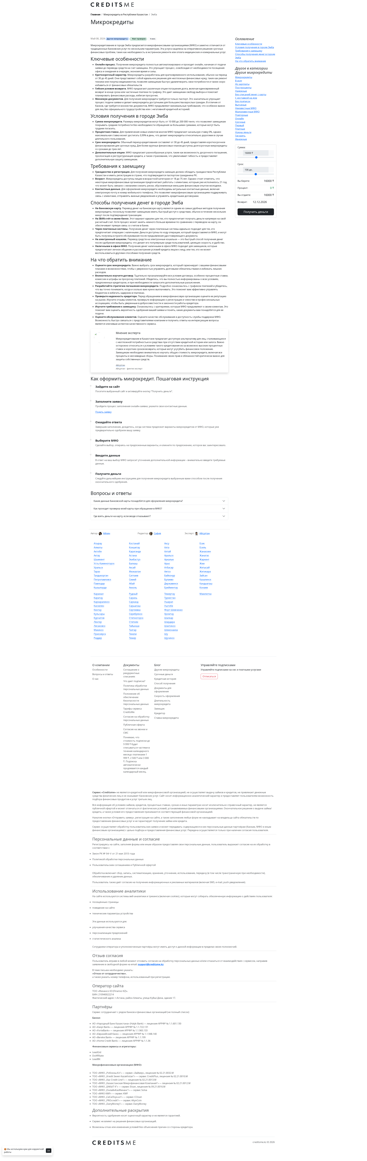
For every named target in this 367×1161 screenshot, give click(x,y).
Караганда (135, 551)
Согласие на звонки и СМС (135, 731)
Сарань (133, 597)
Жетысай (205, 567)
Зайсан (203, 575)
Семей (132, 579)
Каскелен (99, 605)
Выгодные (240, 104)
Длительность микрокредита (162, 702)
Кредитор (159, 713)
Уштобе (168, 605)
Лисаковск (99, 626)
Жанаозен (205, 551)
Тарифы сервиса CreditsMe (132, 710)
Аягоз (167, 571)
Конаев (204, 587)
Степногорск (136, 617)
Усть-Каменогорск (104, 563)
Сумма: (241, 147)
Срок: (241, 164)
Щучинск (169, 638)
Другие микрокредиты (166, 669)
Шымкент (99, 559)
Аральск (168, 555)
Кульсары (99, 613)
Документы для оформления (162, 689)
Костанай (134, 543)
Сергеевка (134, 609)
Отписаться (209, 676)
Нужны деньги (243, 132)
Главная (95, 14)
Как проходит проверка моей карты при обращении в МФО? (128, 508)
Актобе (98, 551)
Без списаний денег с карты (250, 94)
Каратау (98, 597)
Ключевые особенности (248, 43)
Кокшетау (134, 547)
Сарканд (133, 601)
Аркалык (169, 559)
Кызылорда (100, 587)
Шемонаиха (171, 630)
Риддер (98, 638)
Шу (166, 634)
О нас (95, 678)
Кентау (97, 609)
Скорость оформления (167, 696)
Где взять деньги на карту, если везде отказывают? (122, 516)
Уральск (98, 567)
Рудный (133, 593)
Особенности (100, 669)
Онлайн (239, 118)
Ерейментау (171, 587)
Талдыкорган (101, 575)
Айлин (106, 533)
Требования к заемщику (248, 50)
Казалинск (205, 579)
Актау (97, 555)
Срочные (240, 122)
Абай (132, 583)
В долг (238, 80)
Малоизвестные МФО (247, 111)
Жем (202, 563)
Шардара (169, 622)
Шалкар (168, 617)
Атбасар (168, 567)
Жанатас (204, 555)
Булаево (168, 579)
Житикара (205, 571)
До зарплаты (242, 84)
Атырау (98, 543)
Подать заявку (103, 412)
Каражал (99, 593)
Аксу (166, 543)
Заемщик (159, 708)
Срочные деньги (163, 674)
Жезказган (135, 571)
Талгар (132, 630)
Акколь (133, 587)
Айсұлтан (204, 533)
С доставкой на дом (246, 97)
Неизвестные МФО (245, 108)
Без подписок (242, 101)
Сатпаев (133, 575)
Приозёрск (100, 634)
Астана (133, 555)
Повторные (241, 115)
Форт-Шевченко (173, 609)
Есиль (203, 547)
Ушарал (168, 601)
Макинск (99, 630)
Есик (202, 543)
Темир (132, 638)
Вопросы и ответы (102, 674)
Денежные (241, 139)
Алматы (98, 547)
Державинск (171, 583)
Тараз (97, 571)
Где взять (240, 135)
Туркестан (169, 597)
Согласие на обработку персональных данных (136, 718)
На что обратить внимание (250, 61)
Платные (240, 128)
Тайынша (134, 626)
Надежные (241, 91)
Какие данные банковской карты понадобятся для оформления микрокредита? (138, 501)
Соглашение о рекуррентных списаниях (131, 673)
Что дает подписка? (134, 681)
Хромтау (169, 613)
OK (48, 1150)
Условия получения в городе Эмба (254, 47)
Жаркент (204, 559)
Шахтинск (169, 626)
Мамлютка (205, 593)
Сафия (157, 533)
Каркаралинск (102, 601)
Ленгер (98, 622)
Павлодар (99, 583)
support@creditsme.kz (151, 964)
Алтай (167, 551)
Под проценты (243, 87)
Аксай (132, 567)
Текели (133, 634)
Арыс (167, 563)
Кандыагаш (206, 583)
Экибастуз (134, 559)
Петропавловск (102, 579)
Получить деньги (256, 212)
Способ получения (164, 683)
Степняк (133, 622)
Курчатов (99, 617)
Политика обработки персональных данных (136, 687)
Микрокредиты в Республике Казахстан (126, 14)
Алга (166, 547)
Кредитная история (165, 678)
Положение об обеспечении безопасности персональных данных (136, 699)
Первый (239, 125)
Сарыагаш (134, 605)
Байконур (169, 575)
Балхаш (133, 563)
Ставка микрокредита (166, 717)
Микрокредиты (243, 77)
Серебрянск (135, 613)
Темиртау (169, 593)
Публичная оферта (134, 724)
